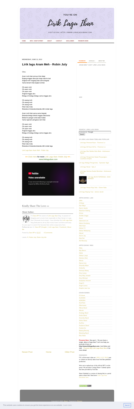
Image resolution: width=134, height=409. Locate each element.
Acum (81, 218)
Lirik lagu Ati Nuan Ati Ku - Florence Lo (93, 147)
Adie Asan (82, 226)
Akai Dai (81, 238)
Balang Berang (84, 330)
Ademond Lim (83, 220)
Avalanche (82, 328)
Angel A (81, 283)
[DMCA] (85, 386)
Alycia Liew (82, 263)
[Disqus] (48, 265)
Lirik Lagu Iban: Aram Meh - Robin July (35, 150)
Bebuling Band (84, 333)
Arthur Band (83, 320)
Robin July (32, 237)
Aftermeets (82, 305)
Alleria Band (83, 308)
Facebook (63, 227)
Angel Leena (83, 285)
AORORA (82, 300)
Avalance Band (84, 325)
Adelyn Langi (83, 255)
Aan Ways (82, 205)
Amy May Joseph (84, 275)
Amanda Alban (84, 265)
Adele (81, 253)
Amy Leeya (82, 273)
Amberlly (82, 268)
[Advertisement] (58, 51)
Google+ (44, 227)
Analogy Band (83, 313)
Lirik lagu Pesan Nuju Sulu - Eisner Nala (93, 187)
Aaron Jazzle (83, 208)
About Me (101, 60)
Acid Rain (82, 303)
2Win (80, 200)
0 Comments (48, 232)
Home (48, 352)
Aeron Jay (82, 236)
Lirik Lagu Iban (53, 216)
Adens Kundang (84, 223)
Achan (81, 213)
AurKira (81, 323)
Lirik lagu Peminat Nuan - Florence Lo (92, 142)
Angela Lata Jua (84, 288)
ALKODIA (82, 298)
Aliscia (81, 260)
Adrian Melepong (84, 230)
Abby (80, 248)
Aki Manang (83, 241)
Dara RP (36, 216)
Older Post (69, 352)
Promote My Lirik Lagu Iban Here (95, 348)
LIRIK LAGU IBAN (102, 357)
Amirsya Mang (84, 270)
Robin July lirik (41, 237)
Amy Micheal (83, 278)
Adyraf (81, 233)
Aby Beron (82, 250)
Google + (92, 60)
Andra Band (83, 315)
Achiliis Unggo (83, 215)
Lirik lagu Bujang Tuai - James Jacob (91, 192)
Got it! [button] (127, 405)
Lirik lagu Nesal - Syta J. (88, 167)
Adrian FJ (82, 228)
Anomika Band (84, 318)
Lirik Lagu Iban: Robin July (56, 157)
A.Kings (81, 203)
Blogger (79, 401)
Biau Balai (82, 335)
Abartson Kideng (84, 210)
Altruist (81, 310)
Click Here (32, 157)
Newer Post (27, 352)
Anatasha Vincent (85, 280)
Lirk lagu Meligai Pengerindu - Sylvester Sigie (94, 163)
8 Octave (82, 295)
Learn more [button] (67, 405)
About (66, 401)
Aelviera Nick (83, 258)
